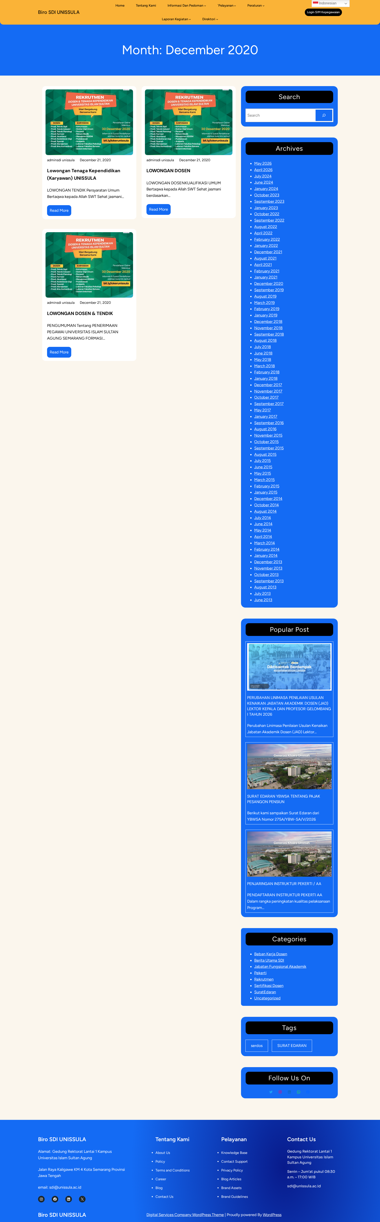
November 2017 (268, 391)
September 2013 (269, 581)
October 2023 (266, 195)
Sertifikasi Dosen (268, 985)
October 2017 (266, 397)
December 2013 (268, 561)
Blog (159, 1188)
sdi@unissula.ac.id (304, 1186)
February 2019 (266, 308)
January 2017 (265, 416)
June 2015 (263, 467)
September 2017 (269, 403)
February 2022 (267, 239)
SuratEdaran (265, 992)
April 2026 (263, 169)
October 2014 (266, 505)
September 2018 (269, 334)
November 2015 (268, 435)
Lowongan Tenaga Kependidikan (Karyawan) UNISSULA (83, 174)
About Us (162, 1153)
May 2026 (263, 163)
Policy (160, 1161)
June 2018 (263, 353)
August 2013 (265, 587)
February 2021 (266, 271)
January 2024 (266, 188)
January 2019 (265, 315)
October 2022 (266, 214)
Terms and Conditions (172, 1170)
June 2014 (263, 523)
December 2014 (268, 498)
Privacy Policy (232, 1170)
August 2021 (265, 258)
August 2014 (265, 511)
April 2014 (263, 536)
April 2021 (263, 264)
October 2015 (266, 441)
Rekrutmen (264, 979)
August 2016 (265, 429)
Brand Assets (231, 1188)
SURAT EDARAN (292, 1045)
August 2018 (265, 340)
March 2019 (264, 302)
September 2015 (269, 448)
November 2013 (268, 568)
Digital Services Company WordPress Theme (185, 1214)
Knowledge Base (234, 1153)
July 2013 (262, 593)
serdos (257, 1045)
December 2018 (268, 321)
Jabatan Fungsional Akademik (280, 966)
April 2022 (263, 233)
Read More (60, 212)
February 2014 (267, 549)
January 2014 (266, 555)
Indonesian (327, 3)
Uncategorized (267, 998)
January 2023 (266, 207)
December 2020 (268, 283)
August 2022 (265, 226)
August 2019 (265, 296)
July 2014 (262, 517)
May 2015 (262, 473)
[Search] (324, 115)
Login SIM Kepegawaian (323, 12)
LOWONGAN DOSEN (168, 171)
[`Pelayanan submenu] (235, 6)
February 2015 (266, 486)
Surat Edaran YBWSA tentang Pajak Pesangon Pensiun (283, 799)
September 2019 (269, 290)
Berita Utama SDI (269, 960)
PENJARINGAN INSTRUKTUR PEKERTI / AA (284, 883)
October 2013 (266, 574)
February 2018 (267, 372)
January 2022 (266, 245)
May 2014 (262, 530)
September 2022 (269, 220)
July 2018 (262, 346)
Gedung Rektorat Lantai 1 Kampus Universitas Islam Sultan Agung (310, 1157)
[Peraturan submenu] (264, 6)
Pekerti (260, 972)
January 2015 (265, 492)
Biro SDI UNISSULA (59, 12)
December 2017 (268, 384)
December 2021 (268, 252)
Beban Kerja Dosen (270, 954)
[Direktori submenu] (217, 19)
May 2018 (262, 359)
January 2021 (265, 277)
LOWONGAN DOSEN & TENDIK (80, 313)
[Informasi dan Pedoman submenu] (205, 6)
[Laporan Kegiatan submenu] (190, 19)
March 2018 (264, 366)
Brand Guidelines (234, 1197)
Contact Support (234, 1161)
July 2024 (263, 176)
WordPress (272, 1214)
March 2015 (264, 479)
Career (160, 1179)
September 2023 (269, 201)
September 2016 (269, 422)
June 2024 (263, 182)
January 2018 (266, 378)
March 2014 (264, 543)
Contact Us (164, 1197)
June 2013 (263, 599)
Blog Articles (231, 1179)
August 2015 (265, 454)
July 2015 (262, 460)
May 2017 (262, 410)
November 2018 (268, 328)
